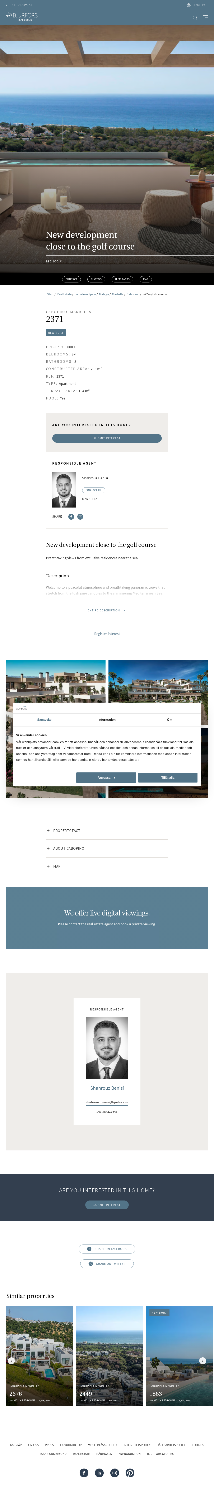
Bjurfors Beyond (53, 1454)
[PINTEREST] (129, 1472)
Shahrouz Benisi (107, 1088)
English (201, 5)
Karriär (16, 1445)
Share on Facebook (111, 1249)
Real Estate (81, 1454)
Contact (72, 279)
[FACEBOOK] (84, 1472)
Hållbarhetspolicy (171, 1445)
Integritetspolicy (137, 1445)
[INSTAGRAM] (114, 1472)
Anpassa (104, 777)
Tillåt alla (167, 777)
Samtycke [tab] (44, 720)
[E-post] (80, 516)
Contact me (94, 490)
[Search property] (195, 17)
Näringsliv (104, 1454)
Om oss (33, 1445)
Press (49, 1445)
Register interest (107, 634)
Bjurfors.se (22, 5)
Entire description (104, 610)
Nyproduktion (130, 1454)
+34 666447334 (107, 1112)
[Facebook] (71, 516)
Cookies (198, 1445)
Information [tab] (107, 720)
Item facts (122, 279)
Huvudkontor (71, 1445)
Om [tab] (169, 720)
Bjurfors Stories (160, 1454)
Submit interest (107, 438)
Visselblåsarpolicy (102, 1445)
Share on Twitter (111, 1264)
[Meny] (205, 17)
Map (145, 279)
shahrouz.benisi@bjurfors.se (107, 1102)
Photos (96, 279)
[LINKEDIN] (99, 1472)
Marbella (89, 499)
